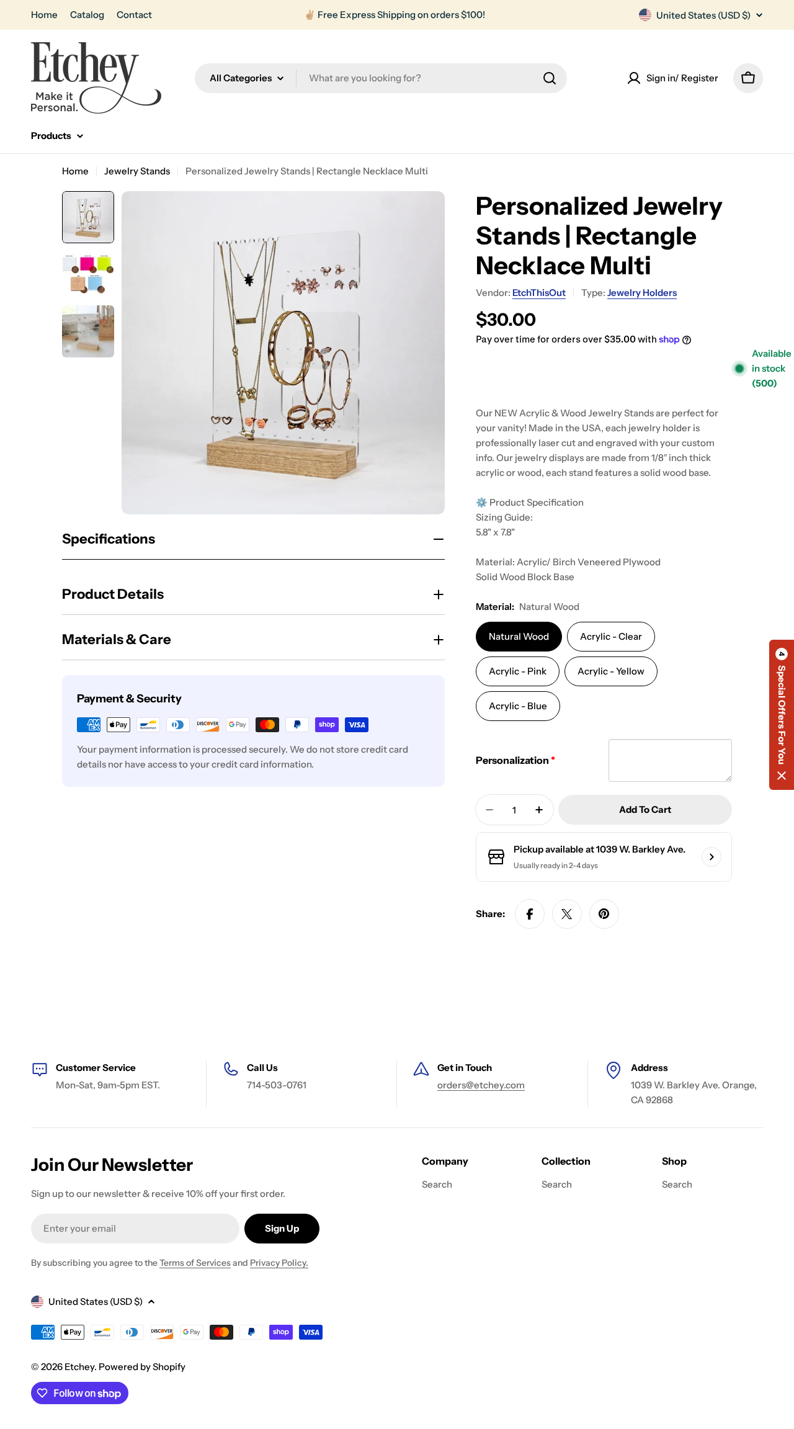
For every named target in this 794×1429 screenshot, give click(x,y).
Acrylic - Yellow (611, 671)
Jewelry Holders (642, 292)
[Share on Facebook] (530, 914)
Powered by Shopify (142, 1367)
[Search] (549, 78)
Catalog (87, 14)
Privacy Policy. (279, 1262)
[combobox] (381, 78)
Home (44, 14)
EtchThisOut (539, 292)
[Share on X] (567, 914)
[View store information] (711, 857)
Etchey (79, 1367)
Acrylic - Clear (611, 636)
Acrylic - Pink (517, 671)
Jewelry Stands (137, 171)
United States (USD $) (703, 15)
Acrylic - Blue (518, 706)
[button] (781, 715)
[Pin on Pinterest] (604, 914)
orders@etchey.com (481, 1085)
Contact (134, 14)
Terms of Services (195, 1262)
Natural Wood (519, 636)
